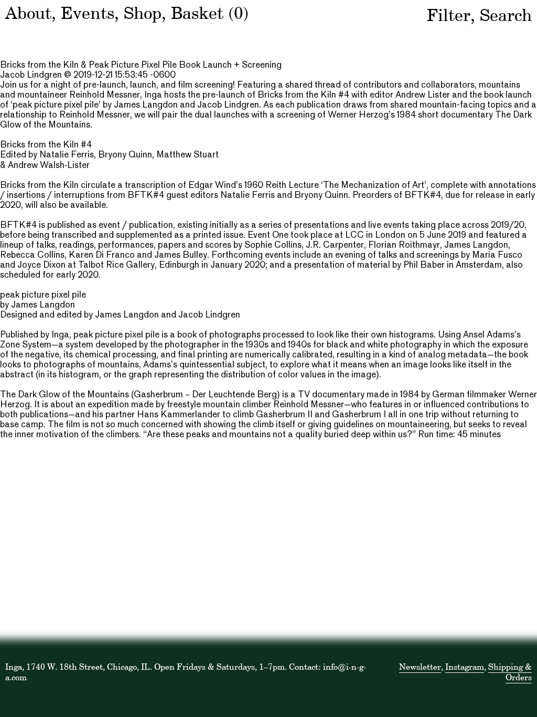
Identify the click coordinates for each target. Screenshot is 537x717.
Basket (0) (210, 13)
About (28, 13)
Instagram (464, 666)
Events (87, 13)
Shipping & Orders (510, 672)
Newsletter (420, 666)
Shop (143, 13)
